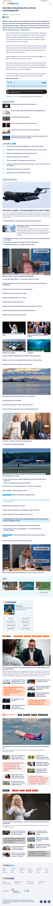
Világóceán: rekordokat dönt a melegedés (35, 352)
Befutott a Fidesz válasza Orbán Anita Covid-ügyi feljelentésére (20, 409)
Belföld (4, 868)
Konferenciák (37, 636)
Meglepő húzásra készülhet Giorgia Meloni (14, 315)
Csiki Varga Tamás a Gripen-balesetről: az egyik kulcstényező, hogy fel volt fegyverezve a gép (23, 475)
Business (15, 790)
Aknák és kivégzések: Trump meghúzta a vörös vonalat (17, 514)
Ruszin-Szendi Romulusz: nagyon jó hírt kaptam (17, 483)
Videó (38, 872)
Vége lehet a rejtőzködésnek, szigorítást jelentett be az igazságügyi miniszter (37, 335)
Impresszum (30, 900)
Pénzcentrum (18, 636)
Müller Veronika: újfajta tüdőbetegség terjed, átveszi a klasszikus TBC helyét (23, 572)
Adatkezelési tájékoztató (8, 901)
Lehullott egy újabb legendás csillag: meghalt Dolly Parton (18, 310)
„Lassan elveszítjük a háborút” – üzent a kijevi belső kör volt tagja (20, 279)
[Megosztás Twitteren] (6, 17)
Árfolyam (27, 636)
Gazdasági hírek (29, 883)
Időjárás (47, 872)
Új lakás (45, 636)
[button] (8, 86)
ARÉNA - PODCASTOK (7, 1)
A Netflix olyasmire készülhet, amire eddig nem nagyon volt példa (20, 510)
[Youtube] (49, 901)
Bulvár (29, 868)
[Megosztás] (45, 82)
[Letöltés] (43, 82)
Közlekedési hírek (30, 881)
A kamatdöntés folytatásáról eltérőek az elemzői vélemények (21, 242)
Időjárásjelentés (42, 881)
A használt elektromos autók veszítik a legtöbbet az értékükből (12, 352)
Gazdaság (4, 872)
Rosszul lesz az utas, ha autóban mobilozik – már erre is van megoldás (21, 486)
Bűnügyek (30, 870)
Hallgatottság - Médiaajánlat (19, 900)
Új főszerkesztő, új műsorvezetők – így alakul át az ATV (17, 405)
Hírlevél (46, 870)
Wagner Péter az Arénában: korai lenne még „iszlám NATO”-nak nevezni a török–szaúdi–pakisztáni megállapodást (22, 275)
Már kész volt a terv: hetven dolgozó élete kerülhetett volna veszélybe (22, 360)
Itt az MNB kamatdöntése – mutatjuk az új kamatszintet (19, 244)
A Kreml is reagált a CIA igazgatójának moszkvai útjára (26, 210)
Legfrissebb (39, 868)
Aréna (40, 883)
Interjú (21, 870)
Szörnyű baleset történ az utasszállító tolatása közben (17, 364)
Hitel (19, 714)
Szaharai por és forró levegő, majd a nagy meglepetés (17, 289)
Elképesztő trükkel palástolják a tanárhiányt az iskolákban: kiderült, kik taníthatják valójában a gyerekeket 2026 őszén (38, 780)
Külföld (4, 870)
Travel (28, 790)
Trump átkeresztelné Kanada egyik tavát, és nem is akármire (18, 396)
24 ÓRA (14, 143)
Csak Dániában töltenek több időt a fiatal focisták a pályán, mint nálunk (22, 306)
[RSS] (41, 901)
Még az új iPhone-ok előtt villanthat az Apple (15, 490)
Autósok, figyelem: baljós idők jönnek (12, 302)
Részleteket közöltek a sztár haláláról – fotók (12, 334)
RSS (33, 901)
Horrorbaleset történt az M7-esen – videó (14, 297)
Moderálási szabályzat (20, 901)
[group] (14, 86)
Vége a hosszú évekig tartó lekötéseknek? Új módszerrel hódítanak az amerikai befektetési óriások (13, 691)
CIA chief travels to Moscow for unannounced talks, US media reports (14, 840)
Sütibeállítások (5, 903)
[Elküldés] (8, 17)
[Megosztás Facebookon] (3, 17)
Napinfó (30, 872)
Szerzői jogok (29, 901)
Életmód (21, 872)
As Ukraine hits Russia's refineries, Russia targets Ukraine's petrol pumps (38, 853)
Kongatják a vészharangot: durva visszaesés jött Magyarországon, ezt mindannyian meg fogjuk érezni (14, 767)
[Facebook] (45, 901)
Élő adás (11, 618)
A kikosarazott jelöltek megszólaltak (14, 444)
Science (35, 790)
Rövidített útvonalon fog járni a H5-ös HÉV (14, 293)
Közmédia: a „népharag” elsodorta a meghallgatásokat (17, 441)
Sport (22, 790)
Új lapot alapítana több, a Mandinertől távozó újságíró (17, 540)
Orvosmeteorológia (6, 883)
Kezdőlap (9, 96)
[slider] (28, 86)
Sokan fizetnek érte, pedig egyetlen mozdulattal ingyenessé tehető (21, 356)
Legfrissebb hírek (18, 881)
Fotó (46, 868)
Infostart (5, 14)
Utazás (34, 714)
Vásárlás (26, 714)
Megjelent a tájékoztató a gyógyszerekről (23, 495)
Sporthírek (16, 883)
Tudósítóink (15, 96)
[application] (26, 86)
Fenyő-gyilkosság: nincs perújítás (11, 400)
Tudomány (13, 868)
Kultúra (12, 870)
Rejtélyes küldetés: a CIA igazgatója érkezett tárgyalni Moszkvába (22, 221)
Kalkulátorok (43, 714)
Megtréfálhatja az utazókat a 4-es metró (13, 505)
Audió (38, 870)
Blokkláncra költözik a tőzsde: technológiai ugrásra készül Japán (37, 702)
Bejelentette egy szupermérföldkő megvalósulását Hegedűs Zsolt (21, 525)
